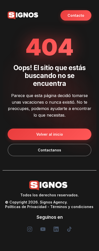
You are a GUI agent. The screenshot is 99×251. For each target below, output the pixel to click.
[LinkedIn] (56, 229)
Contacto (76, 15)
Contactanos (49, 150)
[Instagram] (29, 229)
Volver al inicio (49, 134)
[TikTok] (69, 229)
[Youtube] (43, 229)
